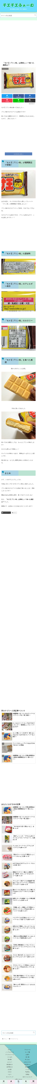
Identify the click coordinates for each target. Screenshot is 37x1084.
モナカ (14, 512)
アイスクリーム (6, 512)
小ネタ (9, 1072)
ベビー (9, 1074)
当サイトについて (27, 1077)
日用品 (27, 1074)
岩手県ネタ (10, 1067)
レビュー (9, 1062)
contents (17, 154)
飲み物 (9, 1059)
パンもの (9, 1057)
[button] (35, 15)
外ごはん (27, 1059)
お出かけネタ (27, 1062)
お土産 (9, 1069)
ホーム (9, 1049)
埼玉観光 (27, 1067)
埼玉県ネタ (27, 1064)
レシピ (27, 1069)
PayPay (27, 1072)
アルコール (27, 1049)
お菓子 (27, 1054)
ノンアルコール (9, 1052)
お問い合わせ (18, 1079)
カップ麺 (27, 1052)
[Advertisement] (18, 40)
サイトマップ (9, 1077)
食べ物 (27, 1057)
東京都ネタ (10, 1064)
